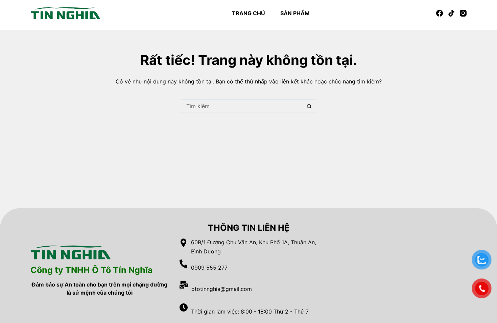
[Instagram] (463, 13)
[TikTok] (451, 13)
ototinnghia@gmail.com (221, 288)
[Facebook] (439, 13)
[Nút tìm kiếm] (309, 106)
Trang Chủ (248, 13)
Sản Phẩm (295, 13)
